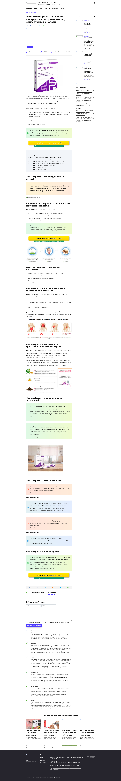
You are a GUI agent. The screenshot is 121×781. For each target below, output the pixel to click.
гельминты (29, 583)
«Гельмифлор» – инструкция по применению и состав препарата (47, 163)
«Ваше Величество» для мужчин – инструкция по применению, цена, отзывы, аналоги (89, 24)
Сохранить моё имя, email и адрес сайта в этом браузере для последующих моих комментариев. (48, 622)
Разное (62, 8)
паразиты (40, 583)
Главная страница (69, 3)
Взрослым (55, 8)
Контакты (78, 3)
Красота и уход (38, 8)
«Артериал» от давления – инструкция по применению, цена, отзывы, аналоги (89, 71)
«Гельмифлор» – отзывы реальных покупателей (42, 165)
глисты (34, 583)
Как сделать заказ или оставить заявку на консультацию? (46, 159)
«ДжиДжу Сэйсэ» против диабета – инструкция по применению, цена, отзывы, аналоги (51, 733)
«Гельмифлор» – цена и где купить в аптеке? (41, 155)
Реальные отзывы (47, 2)
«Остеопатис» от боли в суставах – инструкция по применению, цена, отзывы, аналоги (69, 733)
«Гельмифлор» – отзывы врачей (38, 169)
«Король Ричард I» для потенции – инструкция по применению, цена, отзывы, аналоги (89, 56)
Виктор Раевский (38, 592)
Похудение (47, 8)
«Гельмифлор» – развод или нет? (38, 167)
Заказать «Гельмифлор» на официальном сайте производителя (46, 157)
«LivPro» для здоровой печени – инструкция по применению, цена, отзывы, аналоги (87, 733)
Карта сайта (86, 3)
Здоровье (29, 8)
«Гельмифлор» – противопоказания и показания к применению (47, 161)
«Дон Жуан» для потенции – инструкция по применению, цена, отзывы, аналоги (89, 40)
